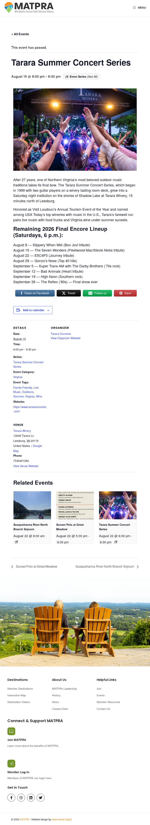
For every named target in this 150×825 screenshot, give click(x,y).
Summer (18, 396)
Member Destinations (20, 688)
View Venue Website (25, 466)
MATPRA (24, 819)
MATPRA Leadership (64, 688)
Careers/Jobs (60, 709)
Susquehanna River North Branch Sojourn (105, 566)
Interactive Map (16, 695)
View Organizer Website (65, 338)
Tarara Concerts (61, 334)
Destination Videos (18, 702)
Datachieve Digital (62, 819)
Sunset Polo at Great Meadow (36, 566)
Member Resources (108, 702)
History (56, 695)
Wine (39, 396)
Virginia (17, 377)
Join (99, 688)
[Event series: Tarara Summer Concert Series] (115, 542)
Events (101, 695)
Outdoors (28, 392)
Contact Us (103, 709)
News (55, 702)
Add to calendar (33, 310)
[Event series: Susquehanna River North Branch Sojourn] (16, 542)
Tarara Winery (22, 431)
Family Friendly (22, 387)
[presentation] (32, 505)
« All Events (20, 34)
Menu (141, 7)
